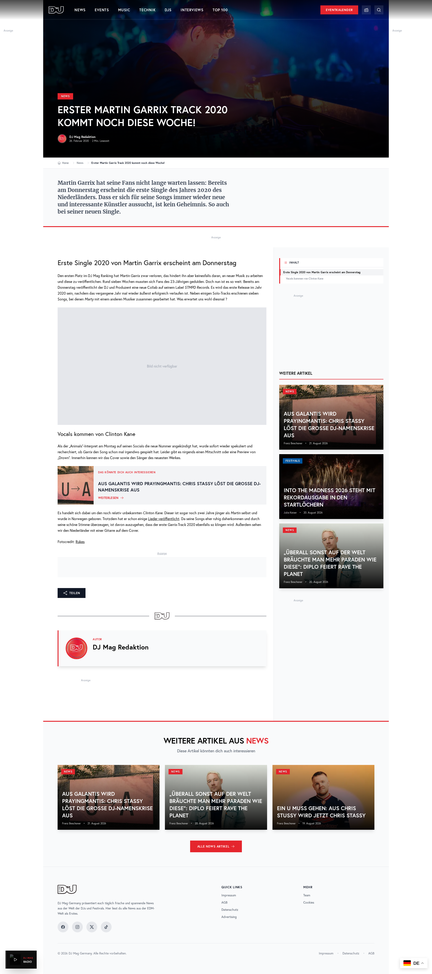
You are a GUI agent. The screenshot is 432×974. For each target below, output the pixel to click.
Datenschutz (229, 910)
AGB (224, 902)
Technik (147, 9)
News (80, 9)
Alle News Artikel (213, 846)
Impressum (228, 895)
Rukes (80, 541)
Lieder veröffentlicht (163, 518)
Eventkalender (339, 10)
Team (306, 895)
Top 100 (220, 9)
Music (124, 9)
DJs (168, 9)
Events (102, 9)
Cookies (308, 902)
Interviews (192, 9)
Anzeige (8, 30)
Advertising (229, 917)
